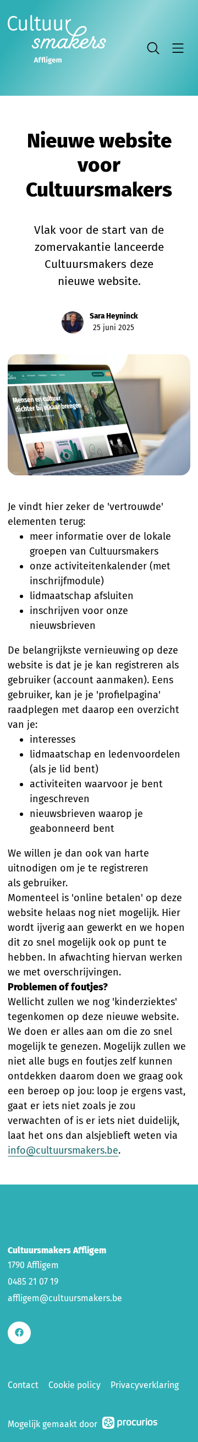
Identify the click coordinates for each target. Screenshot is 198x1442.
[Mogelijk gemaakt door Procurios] (129, 1425)
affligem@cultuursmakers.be (65, 1298)
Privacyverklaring (145, 1385)
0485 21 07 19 (33, 1281)
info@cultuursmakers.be (63, 1150)
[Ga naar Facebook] (19, 1333)
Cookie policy (74, 1385)
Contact (23, 1385)
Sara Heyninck (114, 316)
